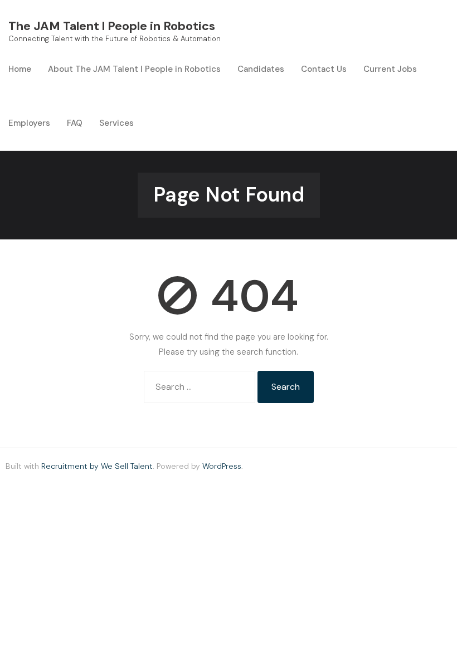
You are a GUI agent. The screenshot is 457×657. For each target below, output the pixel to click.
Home (19, 69)
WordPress (221, 466)
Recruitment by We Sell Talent (97, 466)
